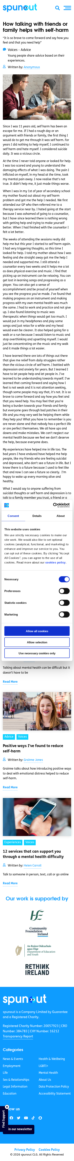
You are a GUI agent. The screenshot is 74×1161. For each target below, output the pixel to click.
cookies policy (55, 562)
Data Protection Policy (54, 1086)
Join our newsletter (18, 1129)
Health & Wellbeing (52, 1059)
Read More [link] (10, 681)
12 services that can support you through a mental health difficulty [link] (33, 854)
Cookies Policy (49, 1150)
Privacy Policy (24, 1150)
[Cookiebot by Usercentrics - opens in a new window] (53, 505)
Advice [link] (8, 736)
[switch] (64, 591)
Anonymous (32, 67)
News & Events (13, 1059)
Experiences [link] (12, 842)
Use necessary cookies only (37, 653)
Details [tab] (37, 515)
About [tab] (61, 515)
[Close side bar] (7, 1107)
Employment (11, 1065)
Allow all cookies (37, 631)
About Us (45, 1080)
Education (9, 1093)
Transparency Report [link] (18, 1036)
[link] (24, 999)
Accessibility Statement (55, 1093)
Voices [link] (22, 736)
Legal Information (15, 1086)
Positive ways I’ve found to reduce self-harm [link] (33, 748)
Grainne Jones (33, 760)
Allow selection (37, 642)
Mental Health (48, 1073)
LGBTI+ (43, 1065)
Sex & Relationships (16, 1080)
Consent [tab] (13, 515)
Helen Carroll (32, 865)
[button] (67, 8)
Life (5, 1073)
